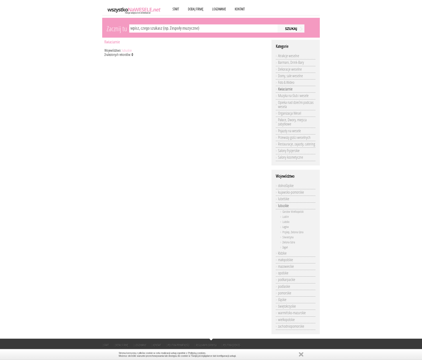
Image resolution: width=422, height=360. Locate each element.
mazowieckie (286, 266)
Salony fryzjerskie (289, 150)
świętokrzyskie (287, 306)
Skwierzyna (287, 237)
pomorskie (284, 293)
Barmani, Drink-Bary (291, 62)
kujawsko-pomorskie (291, 192)
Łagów (285, 227)
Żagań (285, 247)
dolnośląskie (286, 185)
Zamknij (301, 354)
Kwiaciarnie (112, 41)
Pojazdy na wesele (289, 131)
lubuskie (127, 50)
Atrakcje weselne (288, 55)
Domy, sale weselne (290, 75)
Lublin (285, 217)
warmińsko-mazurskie (292, 312)
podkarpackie (286, 279)
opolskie (283, 273)
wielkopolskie (286, 319)
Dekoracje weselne (290, 69)
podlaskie (284, 286)
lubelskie (283, 199)
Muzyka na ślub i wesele (293, 95)
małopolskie (285, 259)
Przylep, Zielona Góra (292, 232)
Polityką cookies (197, 353)
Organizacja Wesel (289, 113)
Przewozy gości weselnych (294, 137)
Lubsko (285, 222)
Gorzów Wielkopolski (293, 212)
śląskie (282, 299)
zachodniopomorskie (291, 326)
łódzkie (282, 253)
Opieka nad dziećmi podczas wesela (296, 104)
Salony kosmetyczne (290, 157)
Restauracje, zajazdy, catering (296, 144)
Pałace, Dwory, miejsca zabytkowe (292, 122)
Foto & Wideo (286, 82)
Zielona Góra (288, 242)
